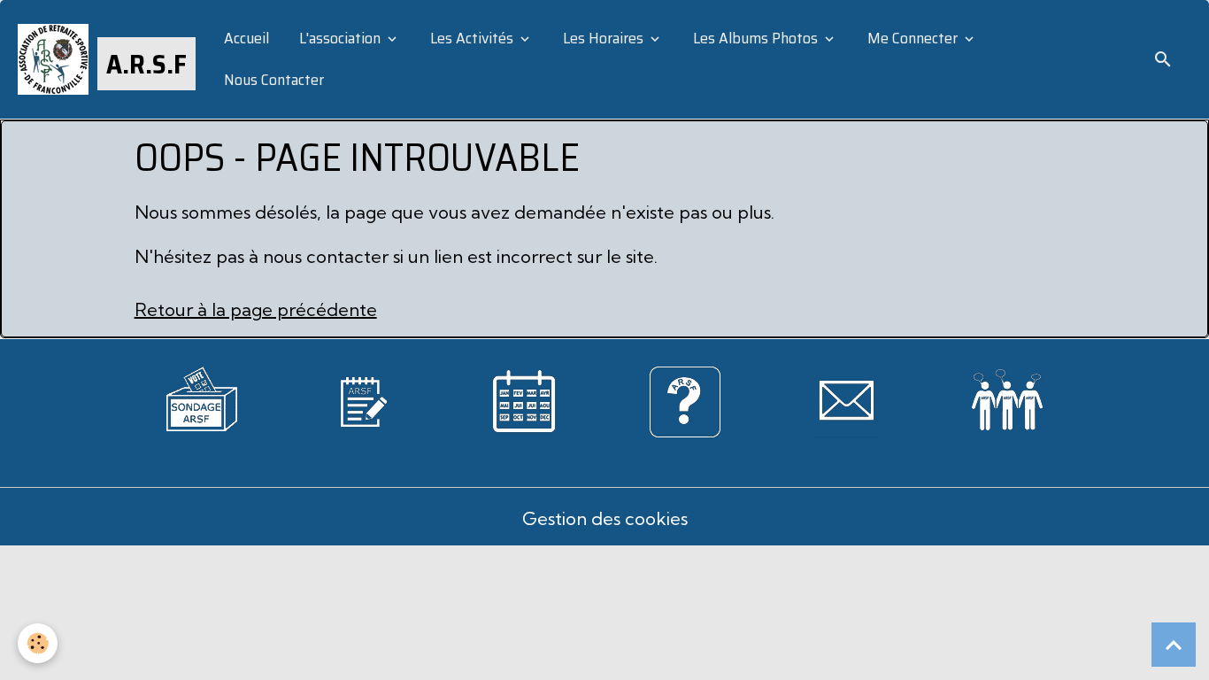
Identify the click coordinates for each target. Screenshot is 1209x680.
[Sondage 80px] (201, 396)
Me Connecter (912, 38)
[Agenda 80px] (524, 400)
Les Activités (472, 38)
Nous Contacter (272, 79)
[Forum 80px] (1007, 396)
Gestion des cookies (605, 518)
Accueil (244, 38)
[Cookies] (38, 643)
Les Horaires (603, 38)
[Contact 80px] (846, 400)
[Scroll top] (1173, 644)
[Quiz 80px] (685, 400)
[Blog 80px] (362, 400)
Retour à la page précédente (256, 309)
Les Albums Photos (755, 38)
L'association (340, 38)
